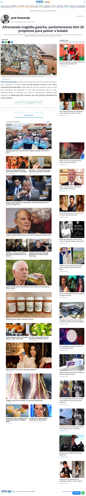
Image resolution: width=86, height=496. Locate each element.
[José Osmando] (5, 23)
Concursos (47, 6)
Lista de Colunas (80, 16)
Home (2, 6)
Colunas (53, 6)
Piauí (36, 6)
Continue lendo (28, 115)
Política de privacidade (67, 491)
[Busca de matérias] (84, 2)
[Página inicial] (39, 2)
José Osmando (51, 11)
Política (27, 6)
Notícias (7, 6)
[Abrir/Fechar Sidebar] (1, 2)
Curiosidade (21, 6)
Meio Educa (73, 6)
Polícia (32, 6)
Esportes (41, 6)
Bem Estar (66, 6)
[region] (72, 80)
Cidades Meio (60, 6)
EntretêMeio (13, 6)
